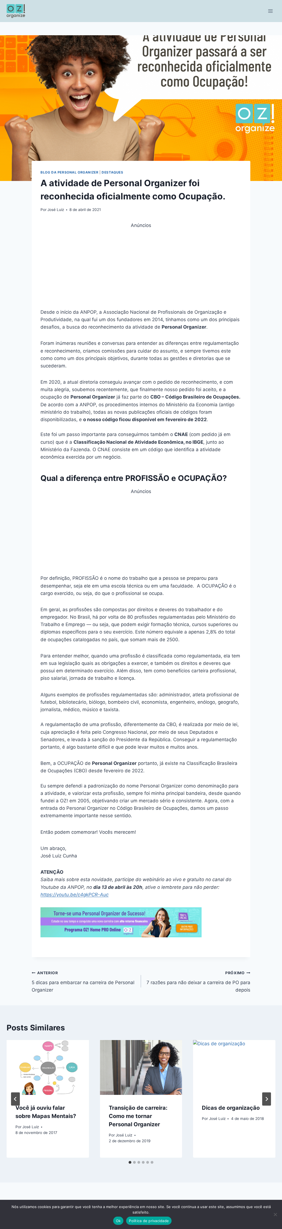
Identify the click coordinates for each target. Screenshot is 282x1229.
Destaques (112, 172)
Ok (118, 1221)
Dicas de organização (231, 1108)
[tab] (130, 1162)
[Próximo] (266, 1099)
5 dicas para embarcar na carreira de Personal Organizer (83, 982)
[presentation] (48, 1067)
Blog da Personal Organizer (69, 172)
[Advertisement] (141, 267)
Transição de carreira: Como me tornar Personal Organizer (138, 1116)
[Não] (275, 1214)
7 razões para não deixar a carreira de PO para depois (198, 982)
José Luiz (55, 209)
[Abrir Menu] (270, 11)
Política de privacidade (149, 1221)
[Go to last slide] (15, 1099)
